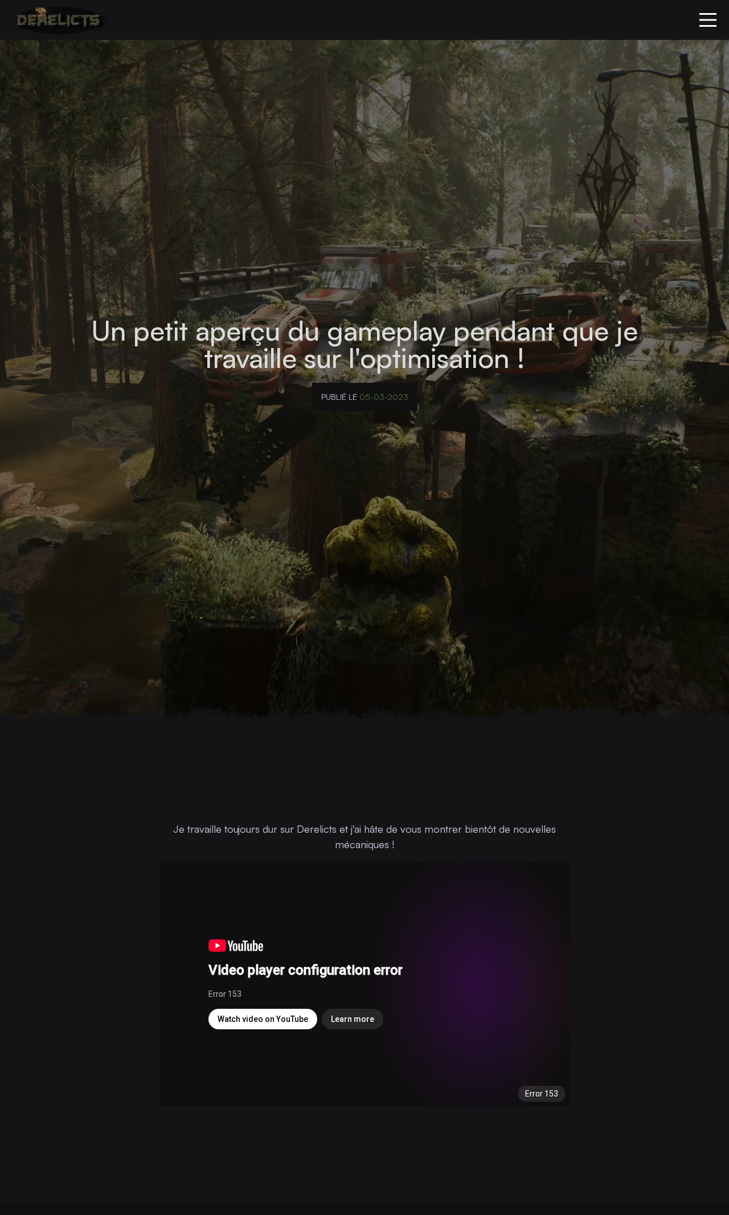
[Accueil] (58, 20)
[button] (708, 20)
